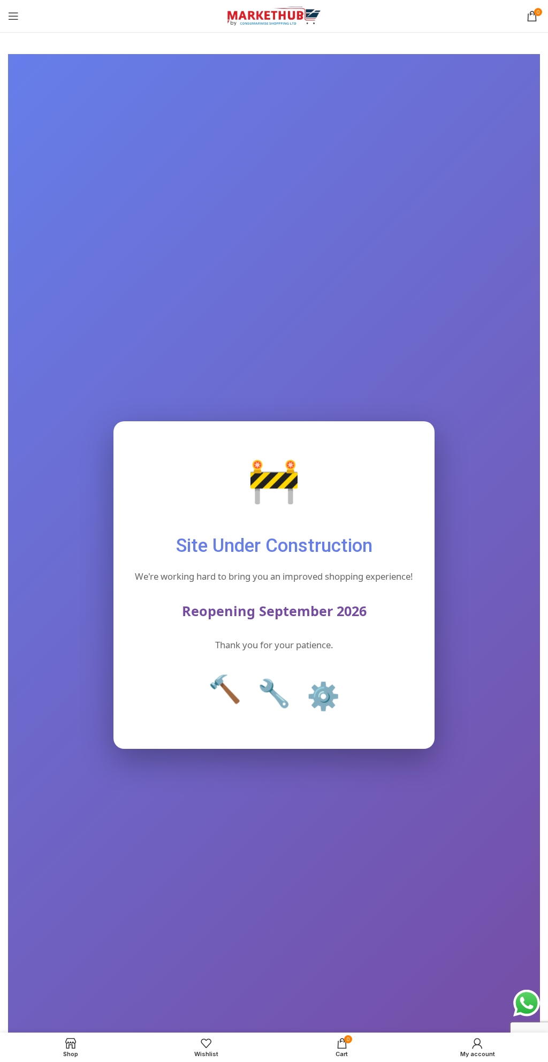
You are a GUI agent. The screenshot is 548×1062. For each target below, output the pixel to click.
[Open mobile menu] (13, 16)
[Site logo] (274, 15)
